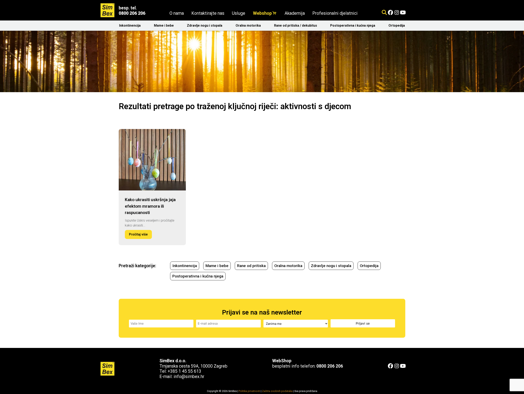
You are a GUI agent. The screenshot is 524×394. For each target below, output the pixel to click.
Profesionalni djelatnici (335, 13)
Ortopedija (396, 25)
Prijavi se (363, 323)
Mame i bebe (164, 25)
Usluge (238, 13)
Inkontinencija (130, 25)
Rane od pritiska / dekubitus (295, 25)
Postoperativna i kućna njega (352, 25)
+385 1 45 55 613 (184, 371)
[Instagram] (396, 12)
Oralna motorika (248, 25)
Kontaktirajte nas (207, 13)
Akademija (295, 13)
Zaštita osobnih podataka (277, 391)
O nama (176, 13)
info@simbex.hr (189, 376)
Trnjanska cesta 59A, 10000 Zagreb (193, 366)
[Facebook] (390, 12)
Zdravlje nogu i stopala (204, 25)
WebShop (281, 360)
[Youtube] (402, 12)
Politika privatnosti (249, 391)
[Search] (384, 12)
